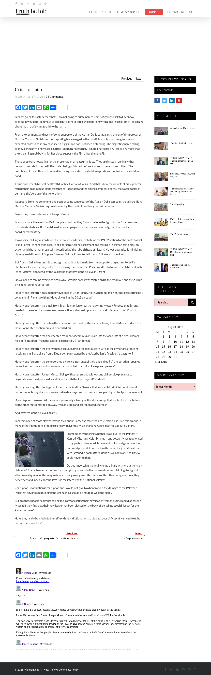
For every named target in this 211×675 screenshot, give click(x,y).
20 (193, 346)
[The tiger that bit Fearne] (161, 147)
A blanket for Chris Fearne (182, 127)
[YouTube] (179, 100)
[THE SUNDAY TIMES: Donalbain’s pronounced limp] (161, 253)
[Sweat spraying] (161, 208)
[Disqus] (79, 608)
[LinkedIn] (172, 100)
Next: (131, 535)
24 (175, 351)
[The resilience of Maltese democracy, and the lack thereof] (161, 192)
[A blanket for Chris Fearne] (161, 132)
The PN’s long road (179, 234)
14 (157, 346)
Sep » (164, 361)
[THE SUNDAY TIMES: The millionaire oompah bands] (161, 162)
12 (187, 341)
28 (157, 357)
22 (163, 351)
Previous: (54, 535)
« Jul (157, 361)
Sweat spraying (177, 204)
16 (169, 346)
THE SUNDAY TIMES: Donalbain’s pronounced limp (181, 251)
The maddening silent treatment (180, 266)
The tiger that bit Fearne (181, 142)
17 (175, 346)
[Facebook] (157, 100)
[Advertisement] (105, 42)
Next (138, 78)
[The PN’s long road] (161, 238)
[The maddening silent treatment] (161, 268)
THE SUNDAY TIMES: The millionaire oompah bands (181, 160)
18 (181, 346)
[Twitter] (164, 100)
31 (175, 357)
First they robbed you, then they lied (182, 175)
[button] (190, 11)
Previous (126, 78)
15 (163, 346)
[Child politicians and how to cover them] (161, 223)
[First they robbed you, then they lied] (161, 177)
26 (187, 351)
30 (169, 357)
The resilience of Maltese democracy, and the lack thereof (182, 191)
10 (175, 341)
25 (181, 351)
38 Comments (54, 96)
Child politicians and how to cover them (182, 220)
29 (163, 357)
